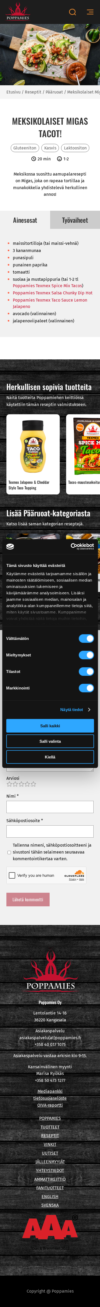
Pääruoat (54, 92)
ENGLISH (50, 1196)
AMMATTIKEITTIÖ (50, 1179)
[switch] (86, 655)
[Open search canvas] (72, 12)
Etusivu (13, 92)
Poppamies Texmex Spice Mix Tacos (47, 285)
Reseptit (33, 92)
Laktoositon (75, 148)
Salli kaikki (50, 725)
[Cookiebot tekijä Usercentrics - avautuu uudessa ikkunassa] (71, 546)
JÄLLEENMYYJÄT (50, 1161)
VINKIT (50, 1144)
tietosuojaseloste (50, 1098)
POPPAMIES (50, 1118)
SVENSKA (50, 1205)
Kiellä (50, 756)
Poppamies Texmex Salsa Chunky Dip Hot (53, 292)
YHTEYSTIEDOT (50, 1170)
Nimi (12, 796)
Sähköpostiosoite (24, 820)
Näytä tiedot (71, 709)
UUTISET (50, 1153)
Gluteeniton (24, 148)
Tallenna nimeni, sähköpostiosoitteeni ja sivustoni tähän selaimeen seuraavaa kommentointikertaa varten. (52, 852)
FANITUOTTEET (50, 1187)
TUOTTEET (50, 1127)
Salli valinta (50, 741)
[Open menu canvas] (90, 12)
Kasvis (50, 148)
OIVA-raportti (50, 1105)
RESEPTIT (50, 1135)
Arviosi (12, 778)
